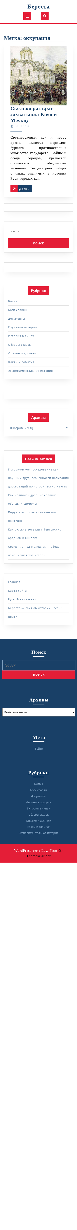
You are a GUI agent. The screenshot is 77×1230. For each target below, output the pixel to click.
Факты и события (21, 362)
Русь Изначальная (22, 599)
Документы (16, 318)
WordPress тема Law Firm (35, 851)
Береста (38, 6)
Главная (14, 582)
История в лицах (21, 336)
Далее (25, 188)
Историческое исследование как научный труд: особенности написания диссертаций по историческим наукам (38, 478)
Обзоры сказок (19, 344)
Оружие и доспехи (22, 353)
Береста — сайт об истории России (35, 608)
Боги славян (17, 310)
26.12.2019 (22, 126)
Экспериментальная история (30, 371)
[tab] (27, 16)
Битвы (13, 301)
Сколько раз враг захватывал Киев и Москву (33, 114)
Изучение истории (22, 327)
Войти (12, 617)
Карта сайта (17, 590)
